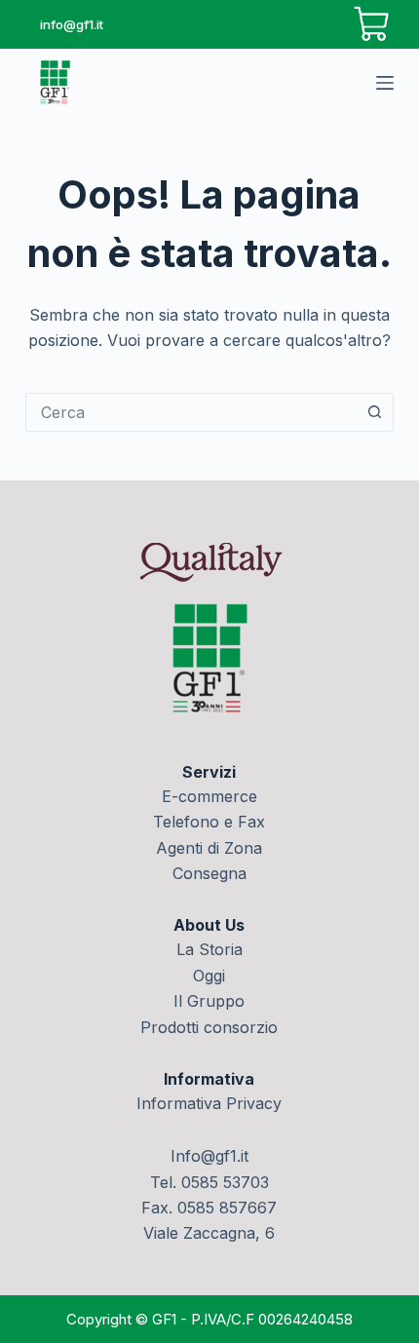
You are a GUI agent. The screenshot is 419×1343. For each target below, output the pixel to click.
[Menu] (385, 83)
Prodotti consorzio (209, 1027)
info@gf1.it (71, 24)
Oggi (209, 975)
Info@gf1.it (209, 1156)
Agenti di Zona (209, 848)
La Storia (209, 949)
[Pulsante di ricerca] (374, 412)
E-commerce (209, 796)
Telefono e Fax (209, 821)
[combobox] (191, 412)
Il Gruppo (209, 1001)
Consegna (209, 873)
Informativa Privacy (209, 1103)
